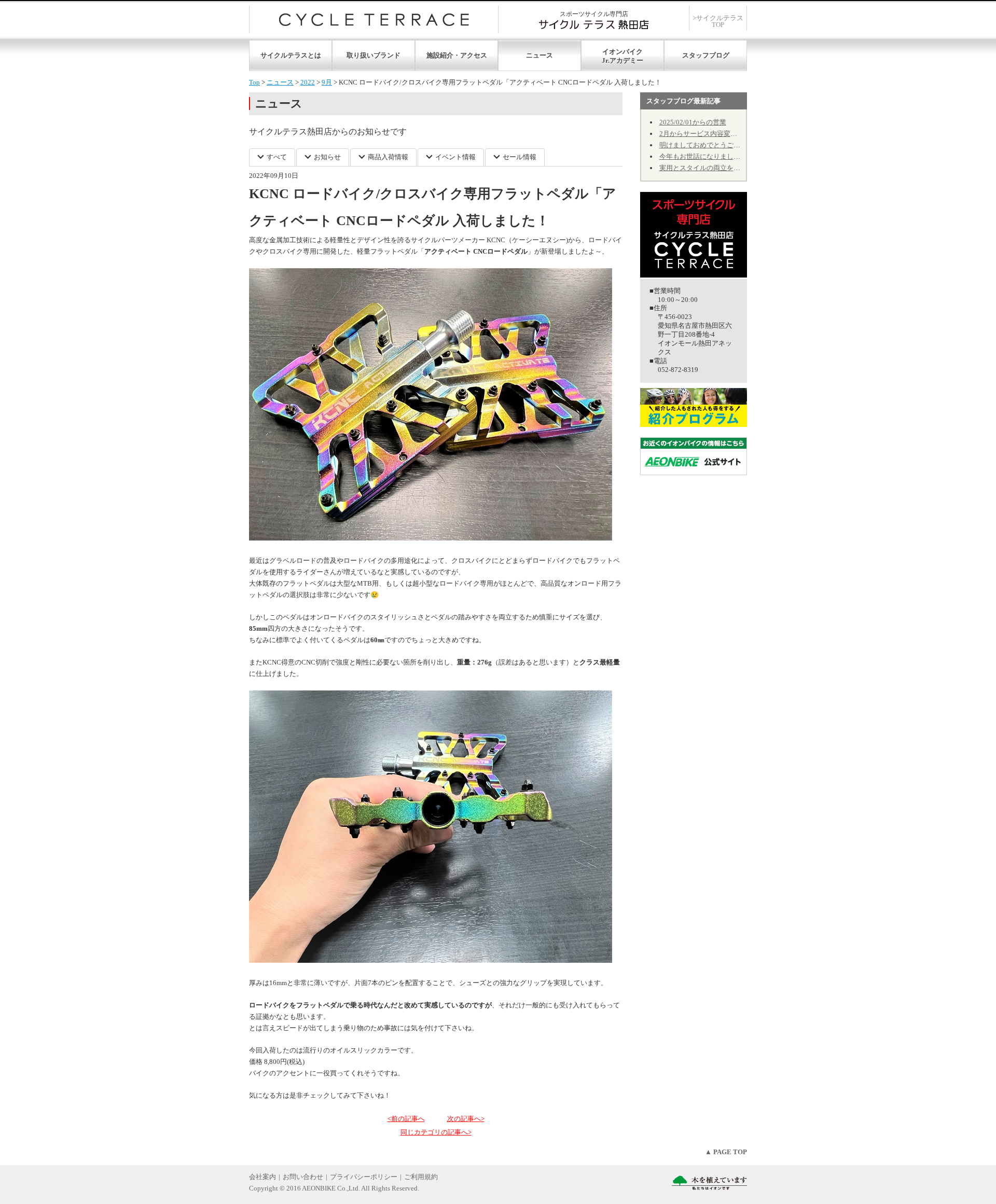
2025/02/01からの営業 (692, 122)
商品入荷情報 (388, 157)
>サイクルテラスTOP (718, 21)
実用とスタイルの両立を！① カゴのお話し (724, 168)
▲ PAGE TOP (726, 1152)
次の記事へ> (466, 1119)
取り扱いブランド (373, 55)
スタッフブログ (705, 55)
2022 (307, 82)
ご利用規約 (421, 1177)
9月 (327, 82)
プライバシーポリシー (363, 1177)
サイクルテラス (374, 19)
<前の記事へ (406, 1119)
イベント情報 (455, 157)
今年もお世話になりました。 (703, 156)
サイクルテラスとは (290, 55)
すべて (277, 157)
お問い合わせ (303, 1177)
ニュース (539, 55)
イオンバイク (622, 52)
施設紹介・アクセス (456, 55)
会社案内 (262, 1177)
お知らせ (327, 157)
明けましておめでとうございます (709, 145)
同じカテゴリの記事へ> (436, 1132)
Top (254, 82)
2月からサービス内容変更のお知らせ (715, 133)
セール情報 (519, 157)
